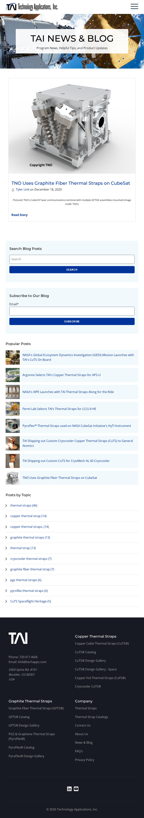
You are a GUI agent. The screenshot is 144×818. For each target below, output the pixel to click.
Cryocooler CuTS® (88, 686)
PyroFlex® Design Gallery (26, 756)
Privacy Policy (84, 760)
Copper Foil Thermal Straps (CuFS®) (100, 678)
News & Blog (84, 742)
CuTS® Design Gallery (90, 661)
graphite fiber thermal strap (32, 569)
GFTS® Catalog (19, 717)
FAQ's (79, 751)
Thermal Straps (86, 708)
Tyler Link (22, 189)
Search (71, 269)
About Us (81, 734)
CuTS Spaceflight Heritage (30, 601)
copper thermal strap (28, 516)
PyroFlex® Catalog (21, 747)
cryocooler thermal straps (31, 559)
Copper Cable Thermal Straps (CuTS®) (102, 643)
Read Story (19, 215)
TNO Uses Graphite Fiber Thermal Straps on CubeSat (70, 183)
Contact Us (83, 725)
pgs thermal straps (25, 580)
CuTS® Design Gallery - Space (96, 669)
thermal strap (23, 548)
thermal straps (23, 505)
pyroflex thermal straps (29, 591)
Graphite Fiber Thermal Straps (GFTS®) (36, 708)
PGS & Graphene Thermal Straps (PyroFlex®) (32, 736)
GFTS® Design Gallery (24, 725)
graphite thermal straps (30, 537)
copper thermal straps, (29, 527)
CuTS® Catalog (85, 652)
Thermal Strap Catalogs (91, 717)
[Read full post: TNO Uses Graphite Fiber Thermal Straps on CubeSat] (72, 126)
